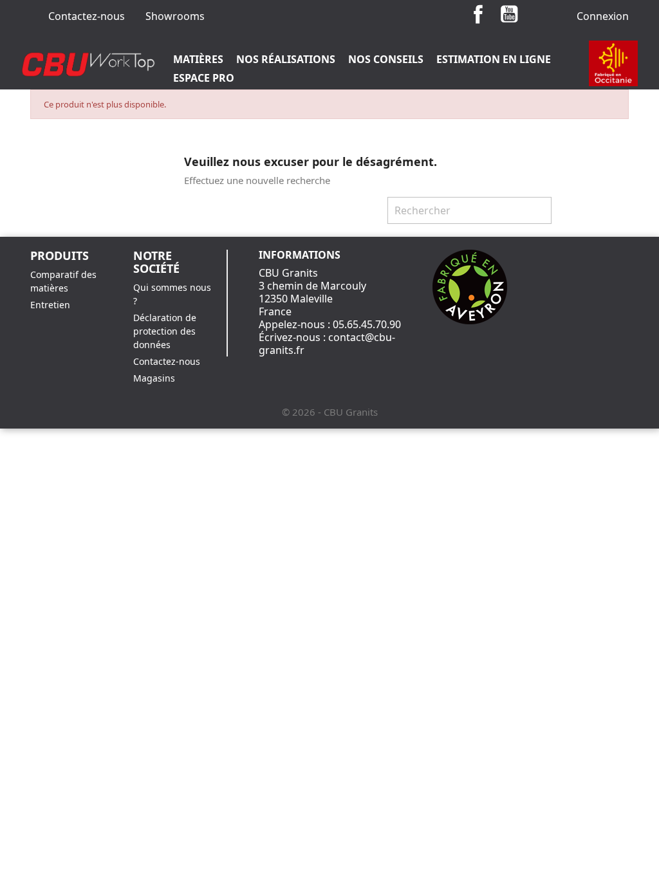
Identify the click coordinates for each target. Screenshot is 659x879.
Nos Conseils (385, 59)
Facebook (478, 14)
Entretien (50, 305)
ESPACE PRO (203, 78)
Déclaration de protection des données (164, 331)
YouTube (509, 14)
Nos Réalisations (285, 59)
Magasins (154, 378)
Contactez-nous (86, 16)
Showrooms (175, 16)
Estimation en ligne (493, 59)
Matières (198, 59)
